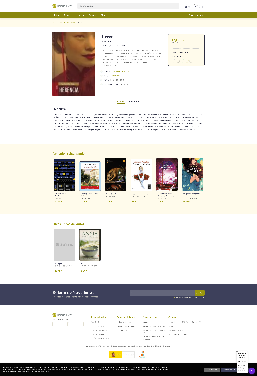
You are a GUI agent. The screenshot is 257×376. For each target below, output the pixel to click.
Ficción (62, 23)
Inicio (54, 23)
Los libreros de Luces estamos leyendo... (154, 331)
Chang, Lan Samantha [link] (114, 45)
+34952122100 (174, 326)
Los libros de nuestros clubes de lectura (153, 338)
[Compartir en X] (178, 61)
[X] (65, 324)
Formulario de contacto (178, 334)
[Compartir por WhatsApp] (182, 61)
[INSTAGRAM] (60, 324)
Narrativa (71, 23)
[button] (188, 6)
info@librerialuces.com (177, 330)
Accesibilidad (122, 330)
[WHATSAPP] (81, 324)
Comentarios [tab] (134, 101)
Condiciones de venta (99, 326)
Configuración (212, 370)
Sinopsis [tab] (121, 101)
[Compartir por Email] (187, 61)
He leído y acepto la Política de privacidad (190, 297)
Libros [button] (67, 15)
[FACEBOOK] (54, 324)
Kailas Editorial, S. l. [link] (121, 71)
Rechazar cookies (228, 370)
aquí (49, 372)
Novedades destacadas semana (154, 326)
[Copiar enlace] (191, 61)
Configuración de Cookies (100, 338)
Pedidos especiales (124, 322)
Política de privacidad (99, 330)
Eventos (145, 322)
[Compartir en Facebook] (173, 61)
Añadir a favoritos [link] (180, 52)
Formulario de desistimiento (127, 326)
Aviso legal (95, 322)
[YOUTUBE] (76, 324)
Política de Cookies (98, 334)
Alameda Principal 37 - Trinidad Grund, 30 (185, 322)
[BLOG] (70, 324)
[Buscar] (176, 6)
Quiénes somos (196, 15)
